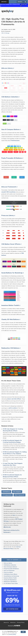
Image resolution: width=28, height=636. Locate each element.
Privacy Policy (20, 622)
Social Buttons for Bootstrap (12, 273)
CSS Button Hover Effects (11, 244)
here (14, 515)
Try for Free (23, 4)
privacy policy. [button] (12, 634)
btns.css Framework (9, 187)
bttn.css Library (7, 68)
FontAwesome (15, 140)
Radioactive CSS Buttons (10, 348)
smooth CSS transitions (8, 192)
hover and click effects (14, 399)
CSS (2, 33)
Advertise (13, 622)
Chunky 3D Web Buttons (10, 319)
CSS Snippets (17, 491)
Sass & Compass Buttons (10, 129)
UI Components (7, 495)
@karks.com (7, 527)
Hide (20, 559)
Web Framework (19, 495)
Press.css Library (7, 215)
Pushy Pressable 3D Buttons (11, 158)
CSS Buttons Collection (10, 97)
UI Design (6, 33)
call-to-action (13, 408)
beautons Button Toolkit (10, 305)
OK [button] (23, 632)
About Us (6, 622)
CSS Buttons (6, 491)
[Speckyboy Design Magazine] (7, 12)
